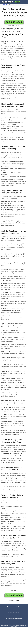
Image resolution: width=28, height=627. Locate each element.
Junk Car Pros (5, 4)
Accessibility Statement (20, 625)
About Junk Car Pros (14, 613)
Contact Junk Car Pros (14, 607)
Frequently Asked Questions (14, 618)
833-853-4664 (14, 22)
